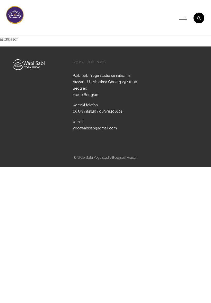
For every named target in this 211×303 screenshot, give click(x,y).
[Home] (15, 23)
